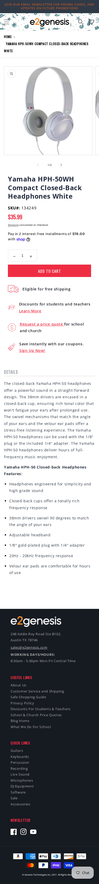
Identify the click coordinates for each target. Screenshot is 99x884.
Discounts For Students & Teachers (40, 709)
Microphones (22, 780)
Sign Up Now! (32, 350)
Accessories (20, 804)
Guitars (17, 750)
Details (11, 372)
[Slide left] (38, 165)
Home (8, 36)
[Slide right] (61, 165)
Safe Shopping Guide (28, 697)
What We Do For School (31, 727)
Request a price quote (42, 324)
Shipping (13, 225)
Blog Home (20, 721)
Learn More (30, 310)
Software (18, 792)
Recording (19, 768)
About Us (18, 685)
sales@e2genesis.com (29, 647)
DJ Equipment (22, 786)
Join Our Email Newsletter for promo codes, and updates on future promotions (49, 6)
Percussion (20, 762)
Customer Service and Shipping (37, 691)
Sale (14, 798)
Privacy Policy (22, 703)
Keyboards (20, 756)
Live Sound (20, 774)
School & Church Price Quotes (36, 715)
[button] (6, 22)
